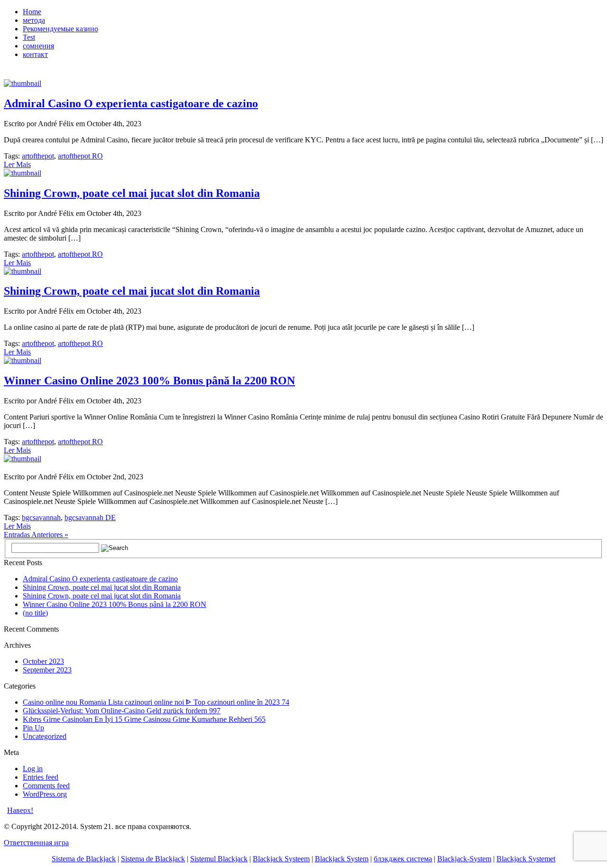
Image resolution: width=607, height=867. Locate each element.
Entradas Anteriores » (36, 535)
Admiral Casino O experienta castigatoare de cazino (131, 103)
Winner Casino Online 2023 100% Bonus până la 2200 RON (149, 380)
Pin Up (33, 728)
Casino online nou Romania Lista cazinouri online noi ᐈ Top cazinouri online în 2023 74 (156, 702)
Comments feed (46, 786)
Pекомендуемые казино (60, 29)
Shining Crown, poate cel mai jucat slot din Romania (132, 193)
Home (32, 12)
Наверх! (20, 810)
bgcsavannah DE (90, 517)
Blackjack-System (464, 859)
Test (29, 37)
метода (34, 20)
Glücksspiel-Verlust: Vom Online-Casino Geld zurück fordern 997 (122, 711)
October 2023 (43, 661)
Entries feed (40, 777)
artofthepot (38, 156)
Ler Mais (17, 164)
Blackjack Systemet (526, 859)
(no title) (35, 613)
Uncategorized (44, 736)
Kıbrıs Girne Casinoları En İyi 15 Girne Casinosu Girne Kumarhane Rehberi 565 (144, 719)
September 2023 (47, 670)
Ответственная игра (36, 843)
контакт (35, 54)
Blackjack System (341, 859)
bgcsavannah (41, 517)
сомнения (38, 46)
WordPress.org (45, 794)
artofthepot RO (80, 156)
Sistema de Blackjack (84, 859)
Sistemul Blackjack (219, 859)
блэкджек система (403, 859)
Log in (33, 768)
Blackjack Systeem (281, 859)
